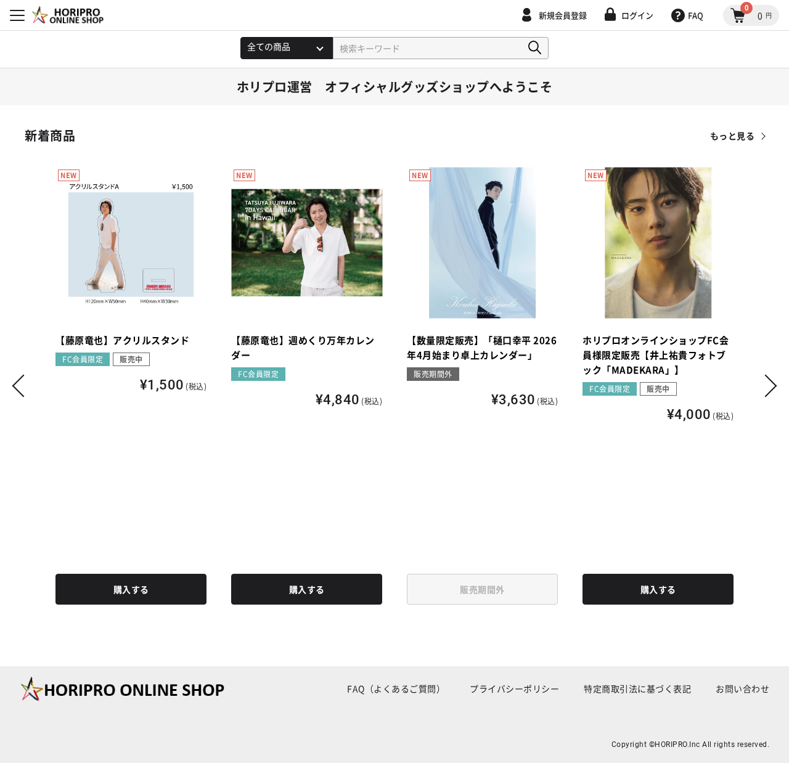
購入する (131, 589)
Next (765, 386)
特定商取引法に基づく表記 (637, 688)
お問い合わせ (742, 688)
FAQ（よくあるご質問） (396, 688)
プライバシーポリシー (514, 688)
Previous (23, 386)
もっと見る (732, 135)
